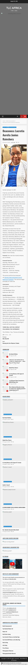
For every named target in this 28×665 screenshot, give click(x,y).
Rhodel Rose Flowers (5, 368)
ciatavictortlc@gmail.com (12, 611)
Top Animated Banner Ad (8, 629)
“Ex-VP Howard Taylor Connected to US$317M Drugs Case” (5, 382)
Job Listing (5, 645)
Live (25, 116)
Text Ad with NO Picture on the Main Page (11, 640)
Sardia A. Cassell (6, 485)
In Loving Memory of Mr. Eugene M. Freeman (5, 375)
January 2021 (5, 127)
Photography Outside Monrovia (9, 653)
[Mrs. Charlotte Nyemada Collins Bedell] (14, 519)
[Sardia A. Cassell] (14, 474)
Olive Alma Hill (6, 337)
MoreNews (22, 658)
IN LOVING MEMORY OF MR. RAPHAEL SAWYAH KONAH (14, 507)
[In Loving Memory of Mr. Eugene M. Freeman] (14, 452)
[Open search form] (17, 116)
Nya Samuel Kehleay (5, 355)
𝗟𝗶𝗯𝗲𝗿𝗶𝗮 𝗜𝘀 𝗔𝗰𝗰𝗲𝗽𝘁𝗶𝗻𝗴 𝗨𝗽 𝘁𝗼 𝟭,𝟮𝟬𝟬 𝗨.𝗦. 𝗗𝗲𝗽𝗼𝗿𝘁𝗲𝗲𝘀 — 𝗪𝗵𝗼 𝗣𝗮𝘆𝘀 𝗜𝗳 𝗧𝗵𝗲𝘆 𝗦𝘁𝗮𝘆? (5, 361)
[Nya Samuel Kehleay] (14, 407)
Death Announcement (12, 127)
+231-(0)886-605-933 (11, 608)
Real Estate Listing (7, 634)
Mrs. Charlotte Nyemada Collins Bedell (11, 530)
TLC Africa (14, 8)
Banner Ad (5, 631)
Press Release (6, 648)
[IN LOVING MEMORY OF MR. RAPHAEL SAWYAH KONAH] (14, 497)
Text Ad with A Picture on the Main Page (11, 637)
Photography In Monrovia (8, 651)
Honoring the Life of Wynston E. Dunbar (11, 342)
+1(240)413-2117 (12, 610)
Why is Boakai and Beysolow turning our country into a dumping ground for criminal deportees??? (5, 389)
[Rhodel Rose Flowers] (14, 429)
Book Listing (5, 642)
